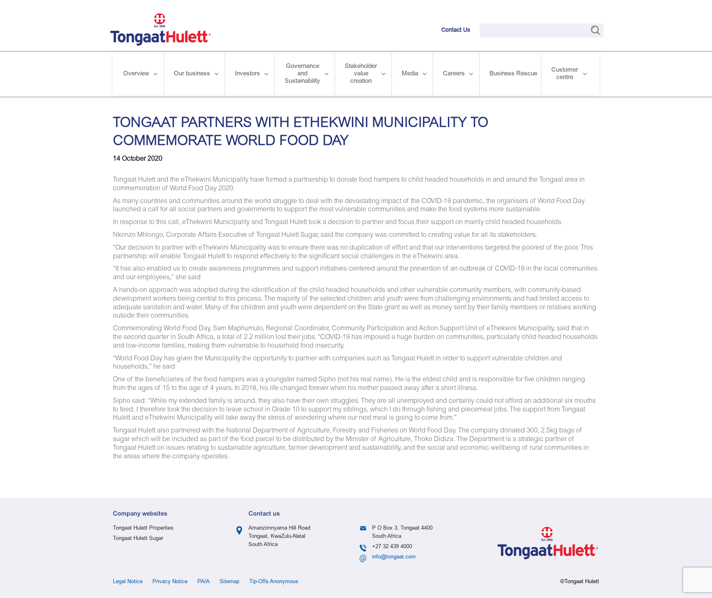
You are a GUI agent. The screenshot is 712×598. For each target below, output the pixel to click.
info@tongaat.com (394, 557)
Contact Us (455, 30)
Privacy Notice (169, 582)
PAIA (203, 582)
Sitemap (229, 582)
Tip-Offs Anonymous (273, 582)
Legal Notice (128, 582)
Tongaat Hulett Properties (143, 528)
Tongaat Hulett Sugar (138, 539)
